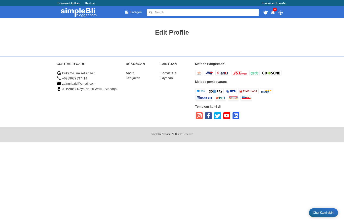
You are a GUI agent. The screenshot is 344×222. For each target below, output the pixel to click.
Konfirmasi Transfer (274, 3)
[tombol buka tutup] (273, 13)
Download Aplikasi (69, 3)
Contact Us (168, 73)
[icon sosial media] (199, 117)
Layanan (166, 78)
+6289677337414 (74, 78)
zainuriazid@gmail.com (78, 83)
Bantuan (90, 3)
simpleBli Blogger (160, 134)
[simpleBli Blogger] (81, 12)
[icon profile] (280, 12)
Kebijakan (133, 78)
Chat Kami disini (323, 212)
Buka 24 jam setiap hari (78, 73)
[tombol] (151, 12)
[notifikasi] (265, 12)
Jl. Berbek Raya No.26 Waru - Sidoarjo (89, 89)
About (130, 73)
